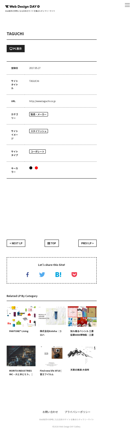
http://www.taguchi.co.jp (42, 101)
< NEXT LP (16, 243)
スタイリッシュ (39, 131)
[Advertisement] (52, 206)
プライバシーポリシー (78, 412)
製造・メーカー (39, 114)
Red (36, 167)
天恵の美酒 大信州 (79, 369)
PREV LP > (87, 243)
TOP (53, 243)
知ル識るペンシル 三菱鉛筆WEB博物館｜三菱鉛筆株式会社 (82, 334)
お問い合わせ (50, 412)
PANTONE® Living (18, 331)
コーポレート (37, 151)
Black (30, 167)
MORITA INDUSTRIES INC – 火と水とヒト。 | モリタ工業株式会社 (20, 374)
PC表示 (17, 48)
